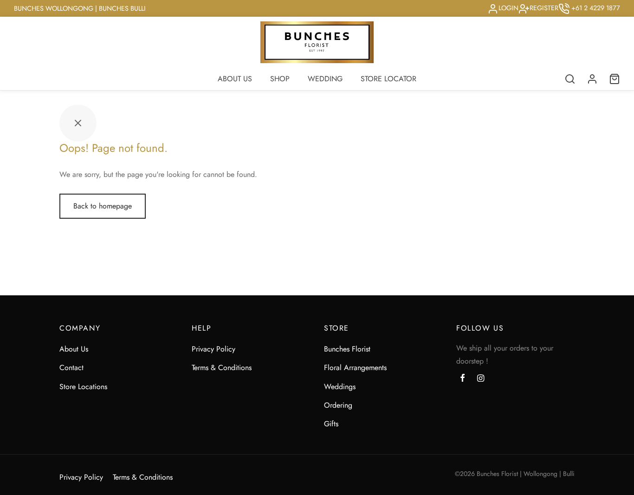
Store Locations (83, 386)
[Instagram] (480, 379)
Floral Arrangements (355, 367)
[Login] (592, 79)
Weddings (340, 386)
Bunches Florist (347, 349)
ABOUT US (235, 78)
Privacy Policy (213, 349)
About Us (73, 349)
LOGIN (508, 8)
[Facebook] (462, 379)
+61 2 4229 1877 (594, 8)
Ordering (338, 405)
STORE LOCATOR (388, 78)
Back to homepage (102, 206)
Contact (71, 367)
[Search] (570, 79)
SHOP (280, 78)
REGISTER (544, 8)
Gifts (331, 423)
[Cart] (614, 79)
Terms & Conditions (222, 367)
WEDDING (325, 78)
